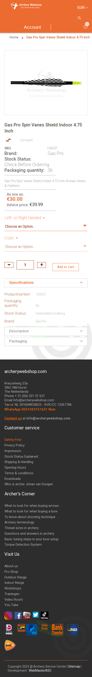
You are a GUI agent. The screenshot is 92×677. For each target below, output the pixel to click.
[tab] (46, 282)
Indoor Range (14, 583)
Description (19, 331)
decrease (8, 265)
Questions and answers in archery (29, 533)
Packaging (18, 341)
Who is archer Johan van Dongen (28, 484)
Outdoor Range (15, 577)
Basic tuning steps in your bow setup (31, 539)
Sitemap (74, 666)
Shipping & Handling (18, 462)
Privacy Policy (14, 445)
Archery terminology (19, 522)
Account (32, 27)
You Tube (11, 605)
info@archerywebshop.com (48, 418)
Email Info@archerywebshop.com (29, 400)
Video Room (13, 600)
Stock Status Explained (21, 456)
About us (11, 566)
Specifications (21, 282)
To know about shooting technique (29, 517)
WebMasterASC (40, 670)
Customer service (22, 427)
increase (41, 265)
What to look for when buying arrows (31, 506)
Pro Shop (11, 572)
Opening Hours (15, 467)
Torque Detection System (23, 544)
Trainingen (11, 594)
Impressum (12, 451)
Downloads (12, 479)
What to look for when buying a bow (30, 511)
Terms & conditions (18, 473)
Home (14, 37)
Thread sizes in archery (21, 528)
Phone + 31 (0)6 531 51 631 (24, 396)
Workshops (12, 588)
